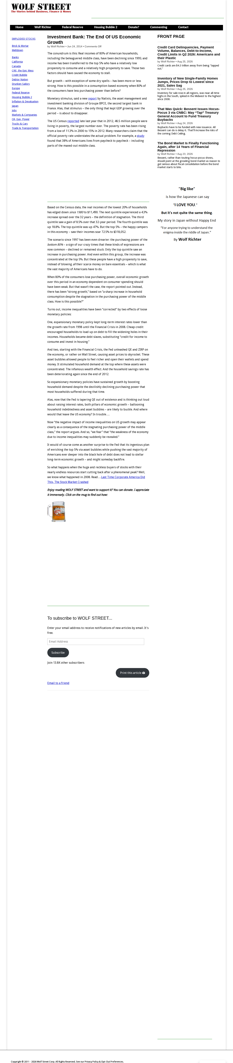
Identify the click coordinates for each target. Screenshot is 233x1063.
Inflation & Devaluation (25, 101)
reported (73, 121)
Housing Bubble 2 (105, 27)
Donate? (133, 27)
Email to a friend (58, 683)
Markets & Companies (24, 114)
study (140, 136)
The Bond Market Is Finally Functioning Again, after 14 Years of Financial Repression (188, 146)
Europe (16, 88)
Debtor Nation (20, 79)
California (17, 61)
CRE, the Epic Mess (22, 70)
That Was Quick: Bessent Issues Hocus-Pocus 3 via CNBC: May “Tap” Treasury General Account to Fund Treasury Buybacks (188, 114)
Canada (16, 66)
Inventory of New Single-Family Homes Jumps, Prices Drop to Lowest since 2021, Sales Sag (187, 82)
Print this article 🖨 (132, 673)
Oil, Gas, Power (20, 119)
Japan (15, 105)
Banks (15, 57)
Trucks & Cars (20, 123)
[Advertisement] (157, 10)
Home (19, 27)
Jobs (14, 110)
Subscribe (58, 652)
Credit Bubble (19, 74)
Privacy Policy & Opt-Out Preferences (104, 1061)
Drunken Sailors (21, 83)
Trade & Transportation (25, 128)
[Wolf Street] (41, 12)
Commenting (158, 27)
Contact (183, 27)
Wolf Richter (42, 27)
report (92, 98)
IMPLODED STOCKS (23, 38)
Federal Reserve (72, 27)
